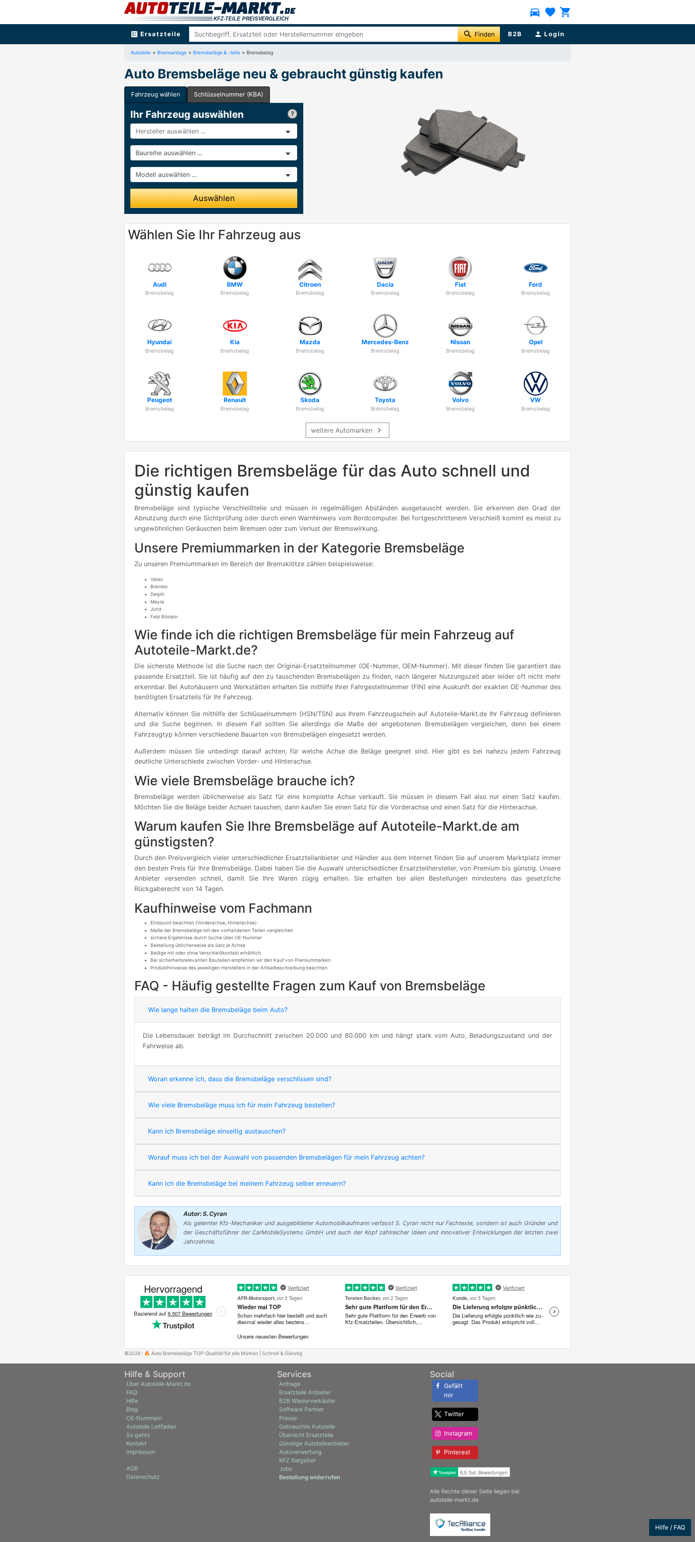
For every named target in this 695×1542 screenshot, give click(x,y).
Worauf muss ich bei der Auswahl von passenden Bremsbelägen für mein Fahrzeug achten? (286, 1157)
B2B (515, 34)
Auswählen (214, 198)
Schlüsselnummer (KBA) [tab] (228, 94)
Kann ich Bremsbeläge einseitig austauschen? (217, 1131)
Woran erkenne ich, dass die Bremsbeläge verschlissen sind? (239, 1079)
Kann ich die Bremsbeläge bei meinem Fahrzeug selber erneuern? (247, 1183)
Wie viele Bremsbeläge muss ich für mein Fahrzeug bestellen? (241, 1105)
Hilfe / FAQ (670, 1527)
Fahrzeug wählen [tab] (155, 94)
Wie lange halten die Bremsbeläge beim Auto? (218, 1010)
